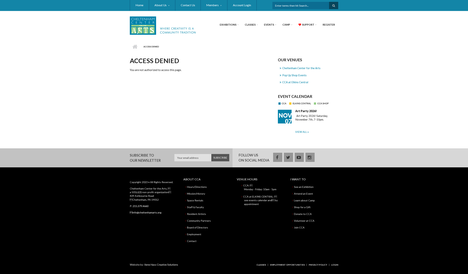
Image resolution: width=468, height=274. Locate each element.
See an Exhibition (304, 186)
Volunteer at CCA (304, 220)
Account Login (242, 5)
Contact (192, 241)
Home (139, 5)
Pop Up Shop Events (294, 75)
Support (308, 24)
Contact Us (188, 5)
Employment (194, 234)
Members (212, 5)
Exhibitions (228, 24)
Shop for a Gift (302, 207)
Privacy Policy (318, 265)
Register (329, 24)
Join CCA (299, 227)
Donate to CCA (303, 213)
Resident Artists (196, 213)
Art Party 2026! (306, 111)
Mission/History (196, 193)
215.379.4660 (140, 206)
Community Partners (199, 220)
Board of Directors (197, 227)
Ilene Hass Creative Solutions (161, 264)
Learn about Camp (304, 200)
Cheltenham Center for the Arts (301, 68)
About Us (160, 5)
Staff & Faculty (195, 207)
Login (334, 265)
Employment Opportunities (287, 265)
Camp (286, 24)
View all (301, 131)
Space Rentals (195, 200)
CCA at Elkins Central (295, 82)
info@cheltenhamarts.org (145, 212)
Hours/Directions (197, 186)
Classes (250, 24)
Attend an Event (303, 193)
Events (269, 24)
